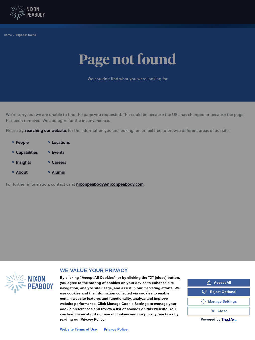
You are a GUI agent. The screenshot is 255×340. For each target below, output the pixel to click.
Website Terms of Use (78, 329)
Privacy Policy (116, 329)
